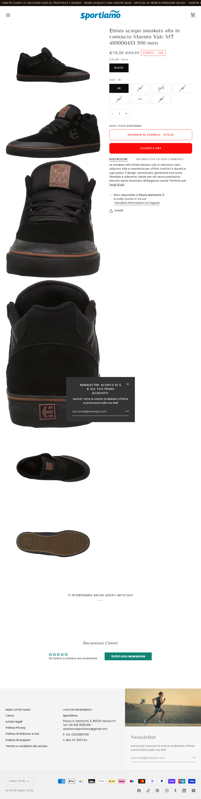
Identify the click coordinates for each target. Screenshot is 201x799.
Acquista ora (151, 148)
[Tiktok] (148, 790)
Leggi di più (116, 185)
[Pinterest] (157, 790)
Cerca (10, 715)
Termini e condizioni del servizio (27, 746)
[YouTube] (193, 790)
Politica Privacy (16, 728)
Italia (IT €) (17, 781)
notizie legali (14, 722)
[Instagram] (167, 790)
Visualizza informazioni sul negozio (137, 203)
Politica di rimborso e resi (22, 734)
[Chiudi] (129, 384)
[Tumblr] (175, 790)
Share (118, 210)
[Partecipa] (125, 411)
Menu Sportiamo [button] (18, 709)
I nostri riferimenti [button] (77, 709)
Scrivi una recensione (128, 656)
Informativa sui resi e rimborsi (160, 159)
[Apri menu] (11, 15)
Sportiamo (17, 790)
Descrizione (118, 159)
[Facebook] (139, 790)
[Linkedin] (184, 790)
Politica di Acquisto (18, 740)
